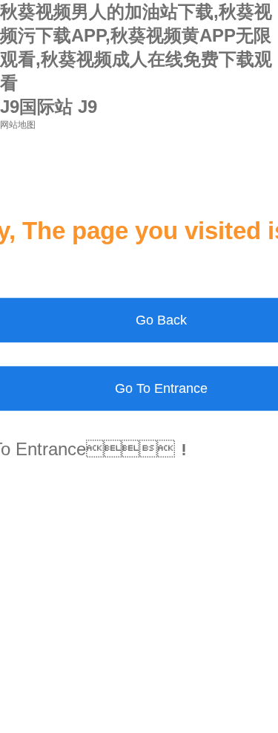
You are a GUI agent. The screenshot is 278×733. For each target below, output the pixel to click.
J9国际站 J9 (48, 107)
